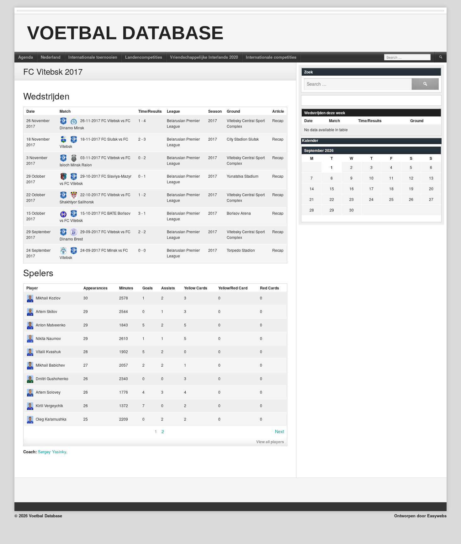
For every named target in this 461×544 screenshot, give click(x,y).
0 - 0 (142, 250)
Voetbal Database (125, 32)
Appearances (95, 288)
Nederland (51, 57)
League (173, 111)
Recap (277, 120)
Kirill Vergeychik (49, 405)
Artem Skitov (46, 311)
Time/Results (150, 111)
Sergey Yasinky (52, 452)
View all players (270, 441)
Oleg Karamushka (51, 419)
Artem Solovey (48, 392)
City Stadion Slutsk (243, 139)
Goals (147, 288)
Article (278, 111)
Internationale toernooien (92, 57)
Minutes (126, 288)
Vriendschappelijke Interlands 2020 (204, 57)
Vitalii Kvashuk (48, 351)
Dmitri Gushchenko (52, 378)
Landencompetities (143, 57)
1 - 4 (142, 120)
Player (32, 288)
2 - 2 (142, 231)
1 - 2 (142, 194)
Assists (168, 288)
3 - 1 (142, 213)
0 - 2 (142, 157)
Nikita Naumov (48, 338)
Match (65, 111)
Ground (233, 111)
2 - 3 (142, 139)
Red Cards (269, 288)
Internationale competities (271, 57)
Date (30, 111)
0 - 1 (142, 176)
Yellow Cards (195, 288)
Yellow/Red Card (232, 288)
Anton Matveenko (51, 324)
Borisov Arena (239, 213)
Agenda (25, 57)
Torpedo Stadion (241, 250)
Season (215, 111)
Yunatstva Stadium (242, 176)
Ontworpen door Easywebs (420, 516)
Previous (35, 431)
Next (279, 431)
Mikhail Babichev (50, 365)
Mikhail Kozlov (48, 297)
